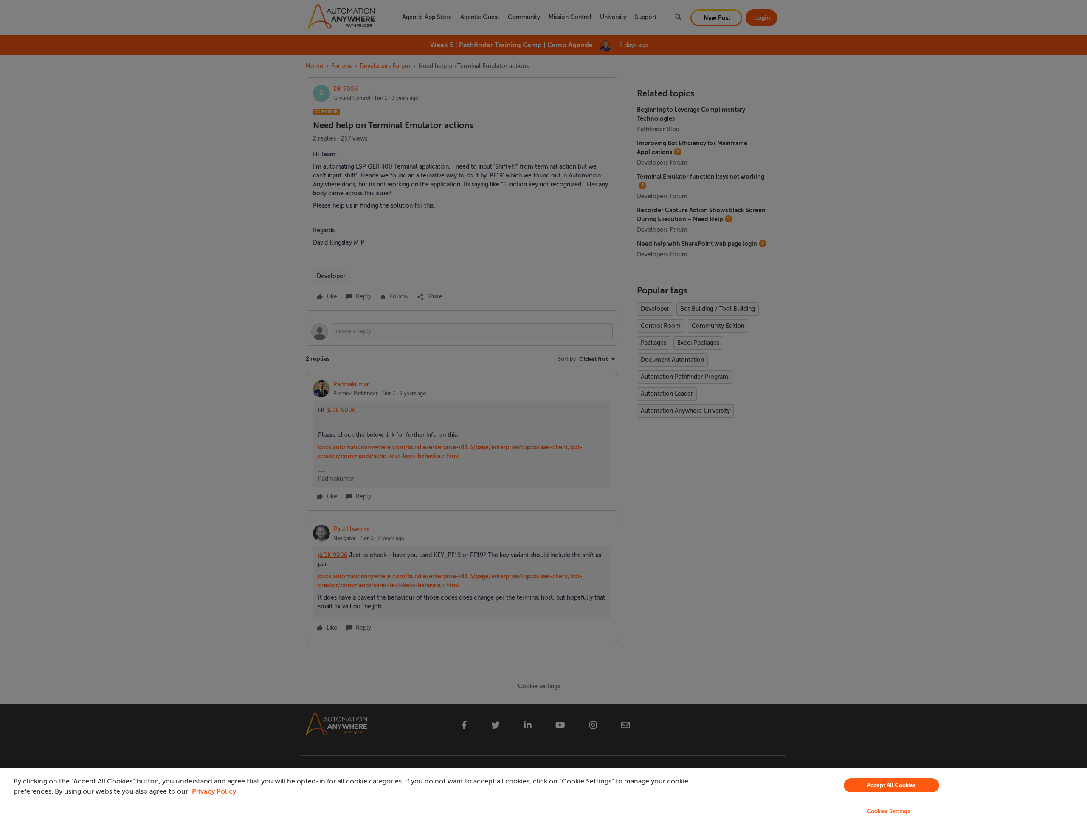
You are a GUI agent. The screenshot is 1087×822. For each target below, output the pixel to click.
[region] (543, 795)
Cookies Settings (888, 811)
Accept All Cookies (891, 785)
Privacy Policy (214, 791)
